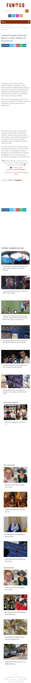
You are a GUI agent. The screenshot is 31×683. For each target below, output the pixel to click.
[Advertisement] (15, 65)
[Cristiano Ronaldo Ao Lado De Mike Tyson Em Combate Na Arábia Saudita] (15, 356)
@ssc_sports (18, 167)
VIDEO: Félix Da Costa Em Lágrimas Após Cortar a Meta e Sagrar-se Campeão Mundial (15, 268)
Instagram (18, 180)
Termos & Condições (22, 679)
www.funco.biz (21, 677)
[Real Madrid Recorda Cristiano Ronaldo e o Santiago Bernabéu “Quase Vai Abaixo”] (15, 332)
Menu (3, 22)
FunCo (7, 677)
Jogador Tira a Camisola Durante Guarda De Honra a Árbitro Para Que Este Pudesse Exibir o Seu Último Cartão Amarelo (15, 317)
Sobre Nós (6, 679)
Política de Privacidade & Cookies (16, 681)
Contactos (13, 679)
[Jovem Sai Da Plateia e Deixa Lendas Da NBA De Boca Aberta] (15, 282)
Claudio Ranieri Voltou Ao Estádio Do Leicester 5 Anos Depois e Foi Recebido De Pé (14, 392)
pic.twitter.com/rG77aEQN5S (16, 170)
